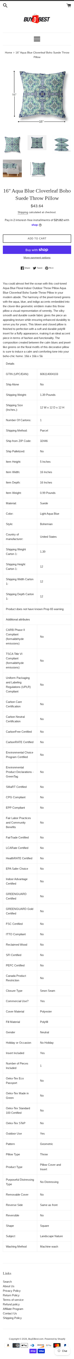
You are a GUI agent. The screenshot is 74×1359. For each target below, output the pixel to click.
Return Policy (11, 1295)
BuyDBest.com (35, 1339)
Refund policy (11, 1304)
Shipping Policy (12, 1318)
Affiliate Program (13, 1308)
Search (7, 1281)
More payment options (37, 257)
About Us (8, 1286)
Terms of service (13, 1299)
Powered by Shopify (55, 1339)
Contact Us (10, 1313)
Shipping (23, 212)
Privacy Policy (12, 1290)
